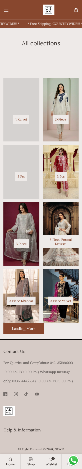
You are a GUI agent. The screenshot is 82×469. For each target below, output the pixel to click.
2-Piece (60, 119)
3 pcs (21, 176)
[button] (6, 10)
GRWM (59, 449)
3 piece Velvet (60, 301)
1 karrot (21, 119)
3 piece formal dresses (61, 242)
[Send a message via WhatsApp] (73, 460)
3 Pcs (60, 176)
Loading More (24, 328)
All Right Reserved (30, 449)
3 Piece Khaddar (21, 301)
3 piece (21, 244)
